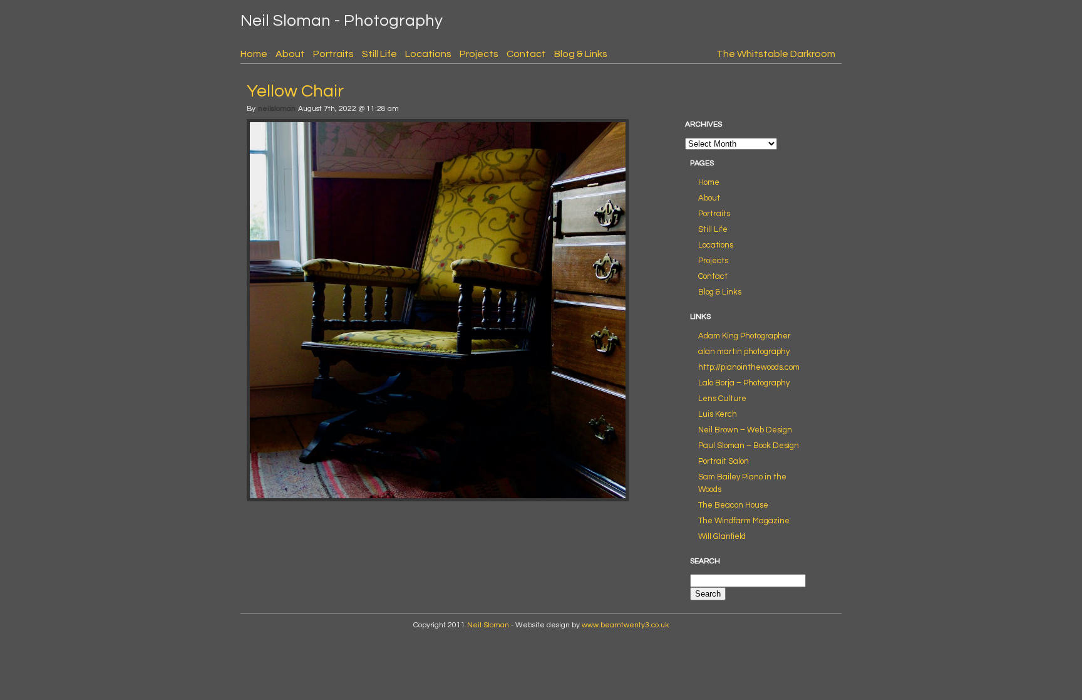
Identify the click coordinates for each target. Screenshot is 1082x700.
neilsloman (277, 109)
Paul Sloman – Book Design (748, 445)
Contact (526, 54)
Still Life (379, 54)
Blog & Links (580, 54)
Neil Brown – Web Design (745, 430)
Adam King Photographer (744, 336)
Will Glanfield (722, 536)
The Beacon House (733, 505)
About (290, 54)
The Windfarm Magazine (744, 520)
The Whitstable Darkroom (775, 54)
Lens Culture (722, 398)
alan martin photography (744, 351)
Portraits (333, 54)
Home (253, 54)
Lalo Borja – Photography (744, 383)
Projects (479, 54)
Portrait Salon (723, 461)
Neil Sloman (488, 625)
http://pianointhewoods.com (749, 367)
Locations (428, 54)
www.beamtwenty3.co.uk (625, 625)
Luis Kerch (717, 414)
